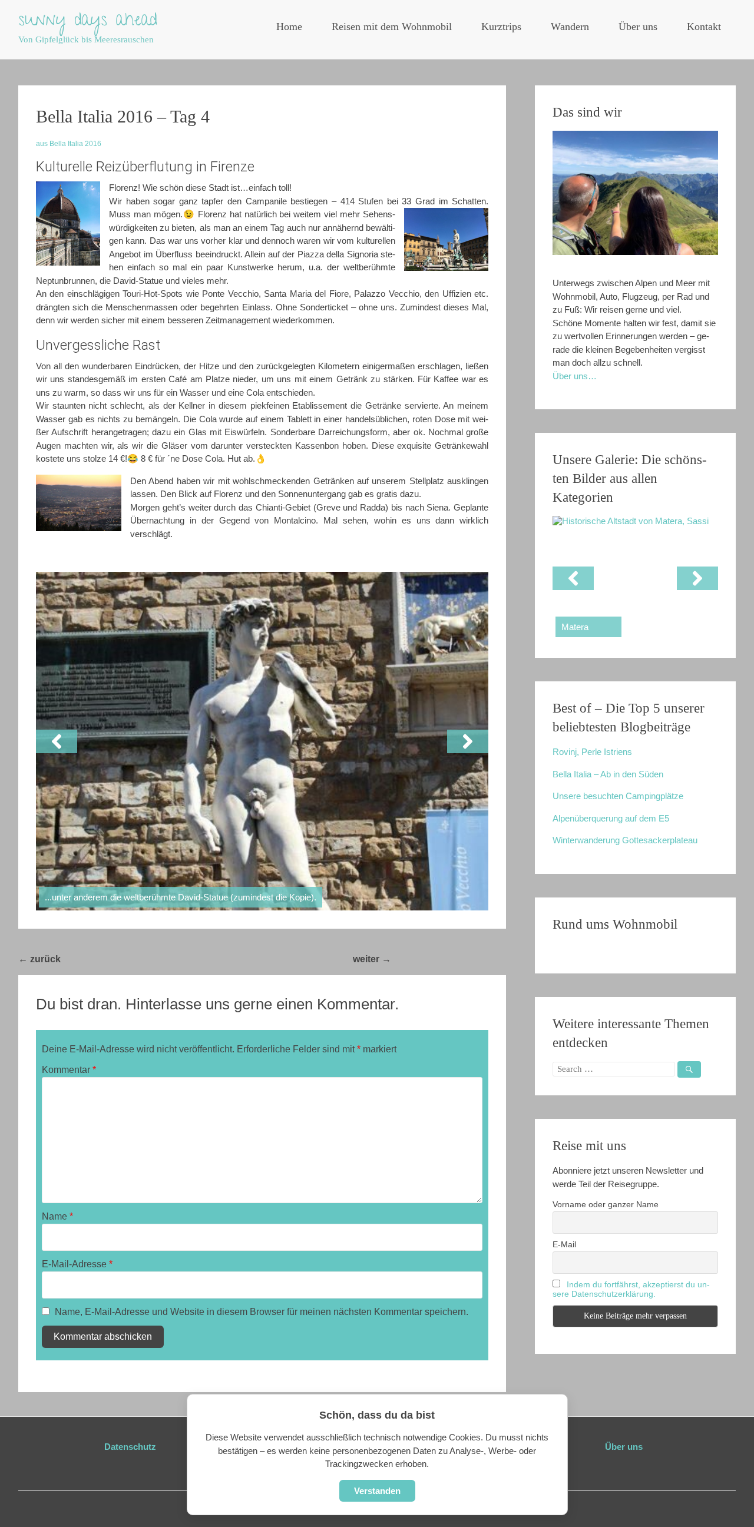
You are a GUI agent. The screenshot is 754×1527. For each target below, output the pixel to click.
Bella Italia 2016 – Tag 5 (448, 959)
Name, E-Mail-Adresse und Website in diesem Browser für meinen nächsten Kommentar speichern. (261, 1312)
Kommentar (69, 1070)
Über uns (638, 26)
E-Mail (564, 1244)
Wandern (570, 26)
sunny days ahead (87, 22)
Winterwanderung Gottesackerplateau (625, 840)
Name (57, 1216)
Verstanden (377, 1491)
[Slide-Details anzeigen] (635, 578)
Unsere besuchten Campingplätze (618, 796)
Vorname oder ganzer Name (606, 1204)
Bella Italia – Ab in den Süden (608, 774)
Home (289, 26)
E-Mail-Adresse (77, 1264)
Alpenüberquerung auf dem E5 (611, 818)
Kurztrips (501, 26)
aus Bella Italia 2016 (68, 144)
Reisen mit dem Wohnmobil (392, 26)
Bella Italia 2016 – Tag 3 (118, 959)
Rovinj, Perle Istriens (592, 752)
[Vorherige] (56, 741)
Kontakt (704, 26)
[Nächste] (467, 741)
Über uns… (575, 376)
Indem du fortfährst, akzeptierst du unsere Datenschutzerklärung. (631, 1289)
